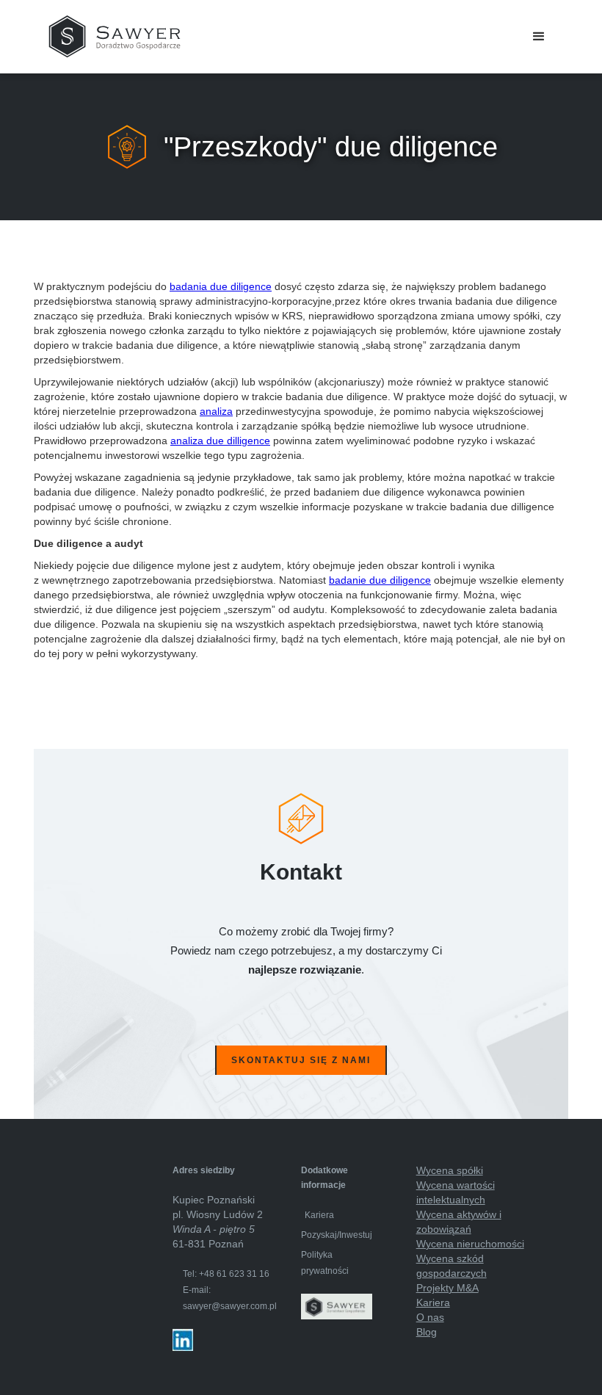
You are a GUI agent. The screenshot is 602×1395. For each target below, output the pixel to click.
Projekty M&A (447, 1288)
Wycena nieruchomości (470, 1244)
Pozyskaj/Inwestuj (336, 1235)
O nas (430, 1317)
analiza (216, 411)
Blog (426, 1332)
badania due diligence (221, 286)
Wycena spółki (449, 1170)
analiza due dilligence (220, 440)
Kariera (319, 1215)
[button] (539, 37)
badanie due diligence (380, 580)
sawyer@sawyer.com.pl (230, 1306)
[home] (114, 36)
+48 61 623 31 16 (234, 1274)
